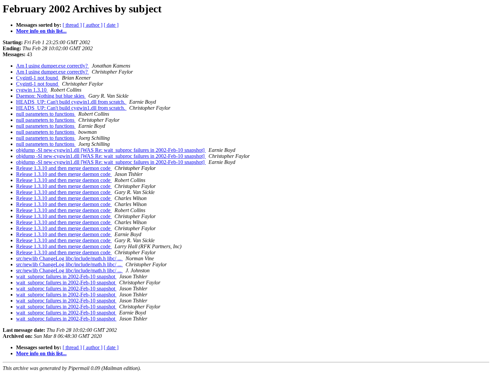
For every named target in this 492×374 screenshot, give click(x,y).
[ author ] (92, 25)
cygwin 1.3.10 (32, 90)
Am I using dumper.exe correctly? (52, 66)
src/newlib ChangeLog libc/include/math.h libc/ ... (69, 258)
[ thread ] (72, 25)
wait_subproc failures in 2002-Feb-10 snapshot (66, 276)
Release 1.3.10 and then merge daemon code (64, 168)
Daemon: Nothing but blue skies (51, 96)
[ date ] (111, 25)
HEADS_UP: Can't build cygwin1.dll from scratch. (71, 102)
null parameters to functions (46, 114)
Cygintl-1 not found (37, 78)
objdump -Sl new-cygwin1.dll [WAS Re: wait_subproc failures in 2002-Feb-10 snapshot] (111, 150)
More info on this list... (41, 31)
